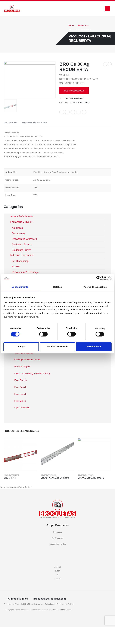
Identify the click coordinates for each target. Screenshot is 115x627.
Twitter (67, 112)
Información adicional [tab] (34, 123)
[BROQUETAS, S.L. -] (12, 8)
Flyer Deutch (20, 387)
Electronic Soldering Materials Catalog (32, 373)
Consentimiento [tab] (20, 287)
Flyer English (20, 380)
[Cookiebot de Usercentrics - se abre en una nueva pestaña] (98, 278)
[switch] (43, 334)
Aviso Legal (50, 604)
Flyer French (20, 394)
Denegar (21, 346)
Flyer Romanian (21, 407)
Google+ (78, 112)
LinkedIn (73, 112)
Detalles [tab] (57, 287)
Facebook (61, 112)
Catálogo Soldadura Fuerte (27, 359)
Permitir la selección (57, 346)
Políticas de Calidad (65, 604)
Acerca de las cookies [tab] (95, 287)
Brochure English (22, 366)
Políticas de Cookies (34, 604)
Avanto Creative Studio (62, 610)
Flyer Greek (20, 401)
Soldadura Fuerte (80, 103)
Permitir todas (94, 346)
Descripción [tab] (10, 123)
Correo (84, 112)
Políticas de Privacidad (14, 604)
